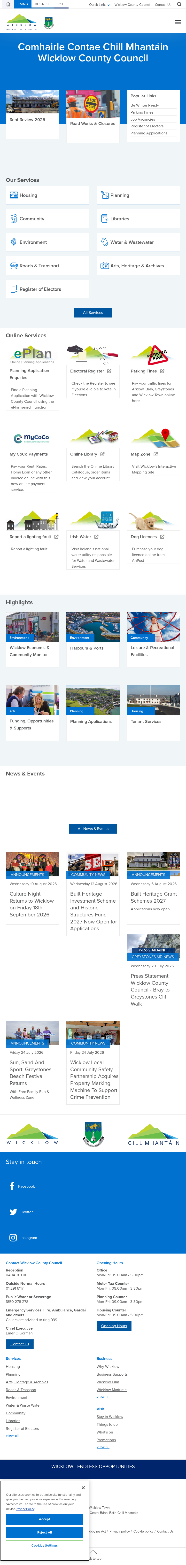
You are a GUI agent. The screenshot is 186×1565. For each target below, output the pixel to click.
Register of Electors (147, 126)
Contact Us (163, 5)
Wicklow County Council (132, 5)
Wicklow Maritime (112, 1389)
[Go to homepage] (153, 1135)
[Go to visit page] (93, 1135)
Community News (88, 874)
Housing (13, 1366)
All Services (93, 312)
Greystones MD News (153, 956)
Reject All (44, 1532)
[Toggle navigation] (178, 22)
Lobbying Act (96, 1531)
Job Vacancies (143, 119)
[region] (44, 1520)
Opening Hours (114, 1326)
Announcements (27, 874)
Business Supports (112, 1374)
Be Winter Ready (145, 105)
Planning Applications (149, 133)
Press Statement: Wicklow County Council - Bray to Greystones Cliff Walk (150, 990)
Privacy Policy (25, 1509)
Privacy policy (119, 1531)
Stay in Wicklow (110, 1416)
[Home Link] (8, 4)
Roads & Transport (21, 1389)
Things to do (107, 1424)
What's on (105, 1432)
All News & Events (93, 828)
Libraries (13, 1420)
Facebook (26, 1186)
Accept (44, 1519)
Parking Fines (142, 112)
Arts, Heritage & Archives (27, 1382)
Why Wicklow (108, 1366)
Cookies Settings (44, 1546)
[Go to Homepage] (32, 1135)
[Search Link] (178, 5)
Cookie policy (143, 1531)
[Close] (83, 1487)
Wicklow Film (108, 1382)
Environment (16, 1397)
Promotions (106, 1440)
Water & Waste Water (23, 1405)
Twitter (27, 1212)
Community (15, 1413)
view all (12, 1435)
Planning (13, 1374)
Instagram (29, 1237)
